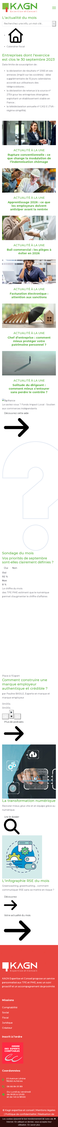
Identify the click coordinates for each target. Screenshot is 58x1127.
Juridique (7, 1022)
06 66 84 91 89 (15, 1086)
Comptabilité (9, 1007)
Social (5, 1012)
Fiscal (5, 1017)
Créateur (7, 1028)
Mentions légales (45, 1110)
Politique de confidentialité (20, 1114)
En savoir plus (33, 1125)
